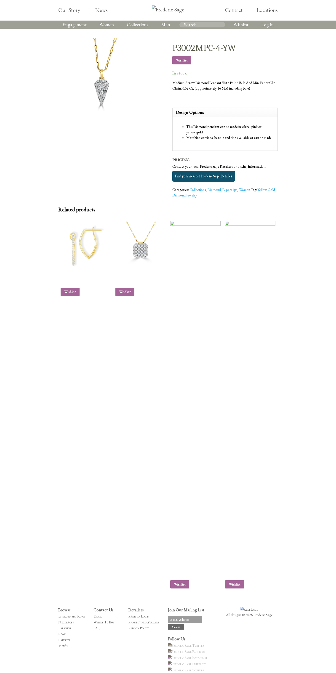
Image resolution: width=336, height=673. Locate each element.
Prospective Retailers (143, 622)
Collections (137, 24)
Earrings (64, 628)
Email (97, 616)
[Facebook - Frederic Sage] (187, 651)
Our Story (69, 9)
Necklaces (66, 622)
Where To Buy (104, 622)
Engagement (74, 24)
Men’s (62, 646)
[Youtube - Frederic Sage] (186, 670)
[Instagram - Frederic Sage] (188, 657)
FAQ (96, 628)
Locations (267, 9)
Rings (62, 634)
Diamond (214, 189)
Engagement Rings (71, 616)
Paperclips (229, 189)
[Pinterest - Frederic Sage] (187, 664)
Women (106, 24)
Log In (267, 24)
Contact (234, 9)
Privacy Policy (138, 628)
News (101, 9)
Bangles (64, 640)
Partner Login (138, 616)
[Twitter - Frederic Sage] (186, 645)
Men (165, 24)
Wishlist (240, 24)
